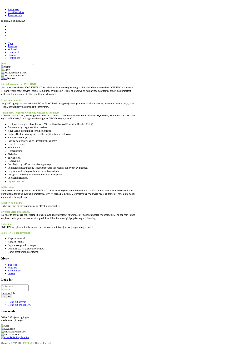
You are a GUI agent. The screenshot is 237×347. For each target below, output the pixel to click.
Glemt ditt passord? (17, 301)
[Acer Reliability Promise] (15, 337)
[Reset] (33, 64)
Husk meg (6, 293)
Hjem (4, 78)
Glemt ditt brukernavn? (19, 304)
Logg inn (6, 296)
